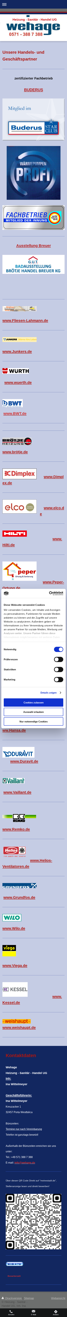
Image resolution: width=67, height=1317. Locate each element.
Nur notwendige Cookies (34, 721)
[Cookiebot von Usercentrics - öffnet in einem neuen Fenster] (49, 593)
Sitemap (29, 1298)
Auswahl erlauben (33, 712)
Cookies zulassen (34, 702)
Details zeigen (48, 692)
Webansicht (58, 1298)
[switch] (58, 659)
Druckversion (13, 1298)
